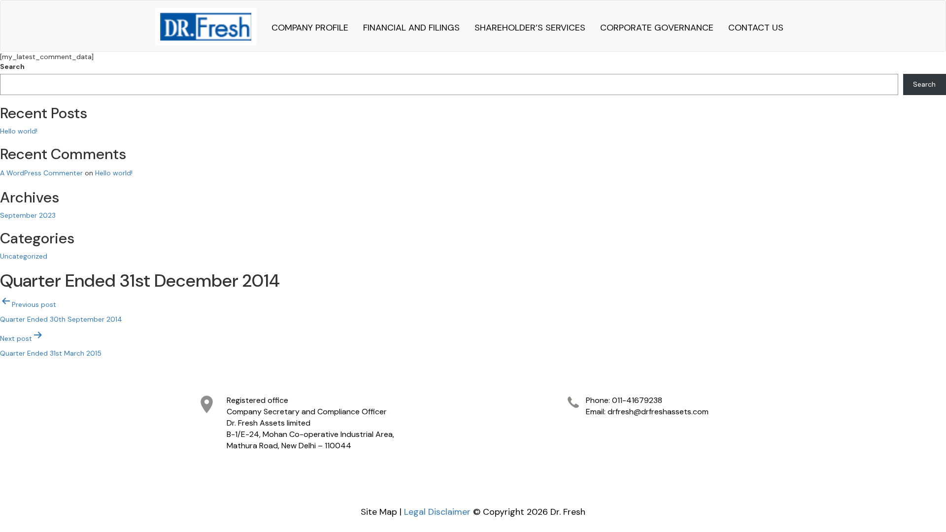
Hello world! (18, 131)
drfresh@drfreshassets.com (658, 411)
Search (12, 66)
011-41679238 (637, 400)
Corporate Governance (656, 27)
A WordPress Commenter (41, 172)
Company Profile (309, 27)
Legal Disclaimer (437, 512)
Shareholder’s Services (529, 27)
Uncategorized (23, 256)
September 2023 (28, 215)
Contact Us (755, 27)
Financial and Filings (411, 27)
